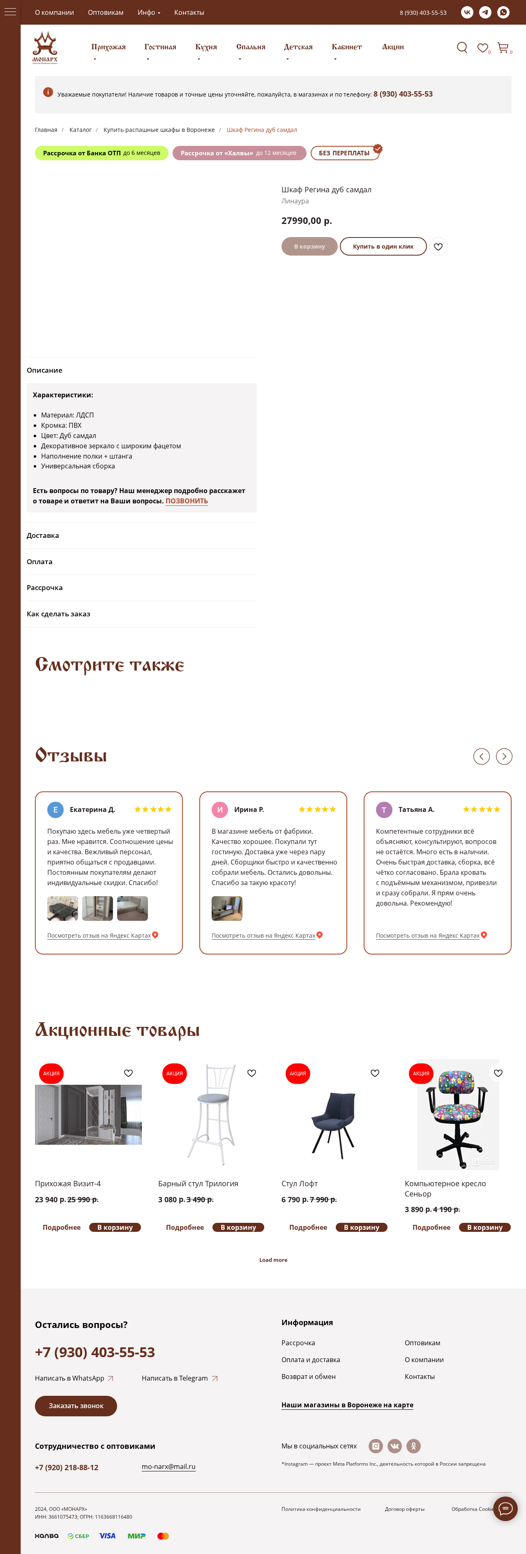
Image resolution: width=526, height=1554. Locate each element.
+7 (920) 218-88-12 (66, 1467)
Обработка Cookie (473, 1509)
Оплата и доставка (310, 1359)
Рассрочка (298, 1342)
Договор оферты (404, 1509)
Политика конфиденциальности (321, 1509)
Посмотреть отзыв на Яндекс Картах (99, 935)
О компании (54, 12)
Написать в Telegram (175, 1378)
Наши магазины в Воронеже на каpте (347, 1404)
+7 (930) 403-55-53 (95, 1351)
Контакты (189, 12)
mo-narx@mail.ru (169, 1466)
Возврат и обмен (308, 1376)
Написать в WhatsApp (69, 1378)
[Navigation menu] (10, 12)
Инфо (146, 12)
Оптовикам (106, 12)
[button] (76, 1406)
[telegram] (485, 12)
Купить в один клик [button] (383, 246)
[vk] (467, 12)
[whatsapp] (503, 12)
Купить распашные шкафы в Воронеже (159, 130)
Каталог (80, 130)
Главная (46, 130)
